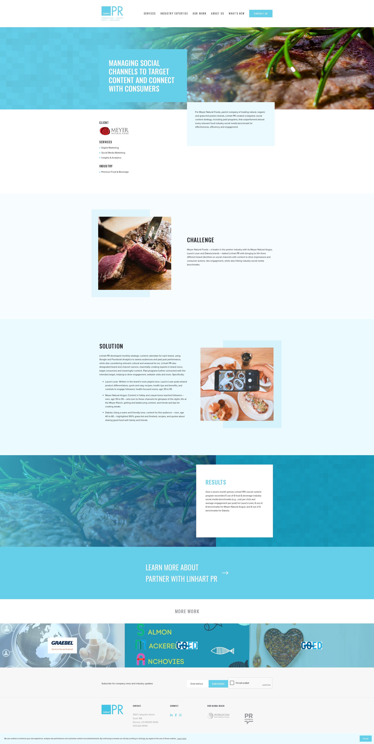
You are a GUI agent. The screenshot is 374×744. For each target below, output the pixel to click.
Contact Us (261, 13)
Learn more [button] (181, 738)
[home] (113, 13)
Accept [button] (365, 739)
